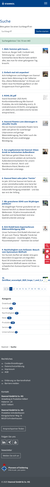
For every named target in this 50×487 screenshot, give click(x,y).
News (6, 317)
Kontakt (7, 308)
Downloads (8, 303)
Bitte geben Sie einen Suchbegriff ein (16, 26)
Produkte (8, 322)
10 (39, 289)
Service (6, 327)
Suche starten (42, 31)
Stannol (4, 347)
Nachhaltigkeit (10, 313)
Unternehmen (9, 332)
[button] (47, 246)
